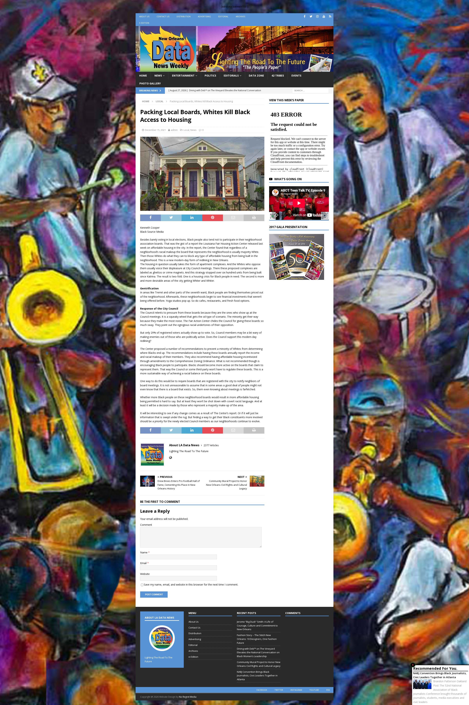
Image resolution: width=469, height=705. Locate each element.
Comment (146, 524)
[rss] (330, 16)
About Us (144, 16)
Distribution (184, 16)
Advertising (204, 16)
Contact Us (163, 16)
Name (144, 552)
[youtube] (324, 16)
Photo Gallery (150, 83)
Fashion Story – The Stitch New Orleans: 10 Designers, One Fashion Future (257, 638)
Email (143, 563)
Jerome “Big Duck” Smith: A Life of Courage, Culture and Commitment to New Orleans (257, 625)
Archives (240, 16)
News (158, 75)
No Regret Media (187, 696)
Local (186, 130)
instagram (296, 689)
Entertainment (183, 75)
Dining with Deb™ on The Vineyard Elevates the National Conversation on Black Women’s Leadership (258, 652)
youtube (314, 689)
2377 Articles (211, 445)
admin (174, 130)
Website (145, 574)
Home (143, 75)
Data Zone (256, 75)
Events (296, 75)
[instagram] (317, 16)
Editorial (223, 16)
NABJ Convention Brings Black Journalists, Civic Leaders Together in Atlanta (439, 675)
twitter (278, 689)
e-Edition (144, 22)
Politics (210, 75)
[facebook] (304, 16)
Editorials (231, 75)
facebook (261, 689)
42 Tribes (278, 75)
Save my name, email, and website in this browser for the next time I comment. (191, 584)
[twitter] (311, 16)
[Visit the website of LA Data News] (170, 457)
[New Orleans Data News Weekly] (234, 69)
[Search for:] (310, 90)
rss (328, 689)
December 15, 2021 (155, 130)
